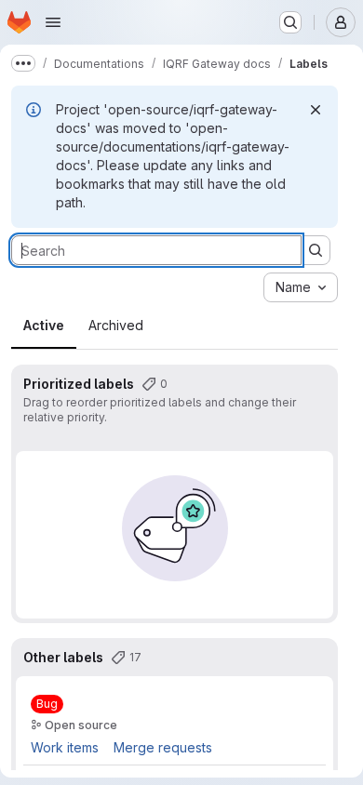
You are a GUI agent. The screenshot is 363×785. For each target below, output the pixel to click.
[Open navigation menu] (53, 22)
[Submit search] (315, 250)
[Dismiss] (315, 110)
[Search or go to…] (290, 22)
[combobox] (300, 287)
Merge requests (163, 747)
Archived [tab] (115, 325)
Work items (65, 747)
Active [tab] (43, 325)
